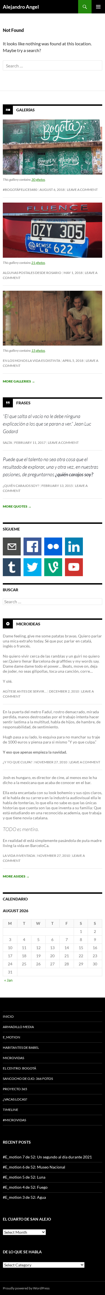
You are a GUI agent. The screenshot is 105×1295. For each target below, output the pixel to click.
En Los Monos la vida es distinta (31, 360)
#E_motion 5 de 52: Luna (24, 1177)
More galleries (19, 381)
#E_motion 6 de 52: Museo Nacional (34, 1167)
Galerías (25, 109)
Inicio (8, 1016)
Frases (23, 402)
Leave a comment (82, 189)
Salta (7, 442)
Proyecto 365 (15, 1089)
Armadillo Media (18, 1027)
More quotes (17, 506)
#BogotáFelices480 (20, 189)
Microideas (28, 623)
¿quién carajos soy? (21, 486)
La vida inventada (19, 855)
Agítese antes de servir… (25, 691)
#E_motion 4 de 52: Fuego (25, 1187)
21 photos (38, 263)
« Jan (8, 980)
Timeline (10, 1110)
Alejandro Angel (21, 7)
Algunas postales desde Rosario (32, 273)
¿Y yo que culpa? (17, 762)
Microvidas (13, 1058)
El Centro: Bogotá (19, 1068)
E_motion (11, 1037)
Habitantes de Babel (21, 1047)
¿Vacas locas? (15, 1099)
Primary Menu (98, 6)
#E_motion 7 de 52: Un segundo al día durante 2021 (47, 1157)
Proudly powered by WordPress (26, 1288)
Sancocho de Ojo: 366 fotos (28, 1078)
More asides (16, 876)
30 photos (38, 179)
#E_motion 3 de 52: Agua (24, 1197)
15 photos (38, 350)
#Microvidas (14, 1120)
